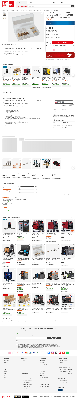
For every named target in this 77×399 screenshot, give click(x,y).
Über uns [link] (61, 362)
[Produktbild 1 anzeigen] (4, 14)
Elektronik (6, 362)
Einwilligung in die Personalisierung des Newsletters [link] (33, 345)
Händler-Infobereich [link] (45, 386)
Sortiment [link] (43, 366)
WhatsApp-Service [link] (44, 379)
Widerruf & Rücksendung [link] (27, 380)
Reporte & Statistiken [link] (64, 360)
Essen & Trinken (7, 381)
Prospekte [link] (43, 362)
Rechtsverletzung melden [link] (27, 388)
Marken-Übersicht (7, 384)
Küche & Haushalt (7, 366)
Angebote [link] (43, 360)
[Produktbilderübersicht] (4, 27)
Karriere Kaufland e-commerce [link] (65, 382)
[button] (27, 186)
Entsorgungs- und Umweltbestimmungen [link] (61, 396)
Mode (5, 373)
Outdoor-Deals (6, 360)
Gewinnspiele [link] (43, 373)
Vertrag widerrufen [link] (26, 382)
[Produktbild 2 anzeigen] (4, 18)
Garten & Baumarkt (7, 364)
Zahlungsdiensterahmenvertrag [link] (66, 369)
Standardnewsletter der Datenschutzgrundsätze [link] (29, 341)
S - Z (23, 369)
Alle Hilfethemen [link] (26, 375)
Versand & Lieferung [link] (26, 386)
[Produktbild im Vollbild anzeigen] (26, 27)
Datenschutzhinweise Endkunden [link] (66, 373)
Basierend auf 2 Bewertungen (8, 191)
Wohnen (5, 371)
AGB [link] (51, 396)
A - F (23, 362)
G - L (23, 364)
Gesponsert (4, 77)
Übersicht (24, 360)
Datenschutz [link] (46, 396)
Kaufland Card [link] (44, 364)
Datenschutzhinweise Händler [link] (65, 371)
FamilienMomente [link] (44, 377)
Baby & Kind (6, 369)
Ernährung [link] (43, 375)
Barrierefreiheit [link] (72, 396)
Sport (5, 377)
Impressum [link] (35, 396)
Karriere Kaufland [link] (63, 380)
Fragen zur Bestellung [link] (27, 378)
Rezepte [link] (42, 369)
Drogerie (5, 375)
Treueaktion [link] (43, 371)
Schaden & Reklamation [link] (27, 384)
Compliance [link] (41, 396)
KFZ (4, 379)
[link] (33, 2)
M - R (24, 366)
